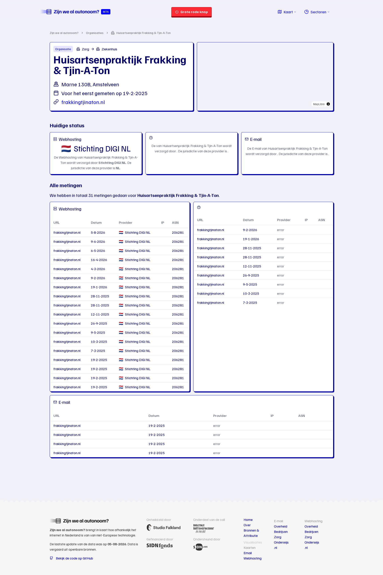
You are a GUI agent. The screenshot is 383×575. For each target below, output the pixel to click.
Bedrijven (281, 531)
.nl (275, 547)
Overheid (280, 526)
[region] (265, 75)
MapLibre (319, 104)
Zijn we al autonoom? (64, 33)
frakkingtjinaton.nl (83, 101)
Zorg (277, 537)
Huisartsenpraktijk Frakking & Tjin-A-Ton (143, 33)
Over (247, 525)
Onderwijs (281, 542)
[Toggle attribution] (328, 104)
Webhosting (253, 558)
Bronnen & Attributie (251, 533)
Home (248, 519)
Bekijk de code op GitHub (74, 558)
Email (248, 553)
